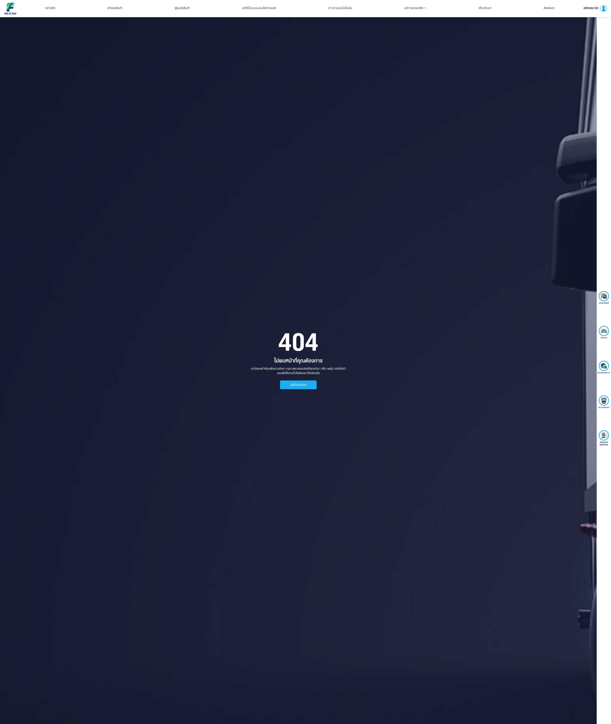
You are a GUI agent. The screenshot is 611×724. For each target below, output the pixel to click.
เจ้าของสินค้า (115, 8)
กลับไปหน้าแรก (298, 384)
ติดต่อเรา (549, 8)
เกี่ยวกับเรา (485, 8)
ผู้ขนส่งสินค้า (182, 8)
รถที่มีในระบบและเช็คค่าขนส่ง (259, 8)
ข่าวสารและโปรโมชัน (340, 8)
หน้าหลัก (50, 8)
